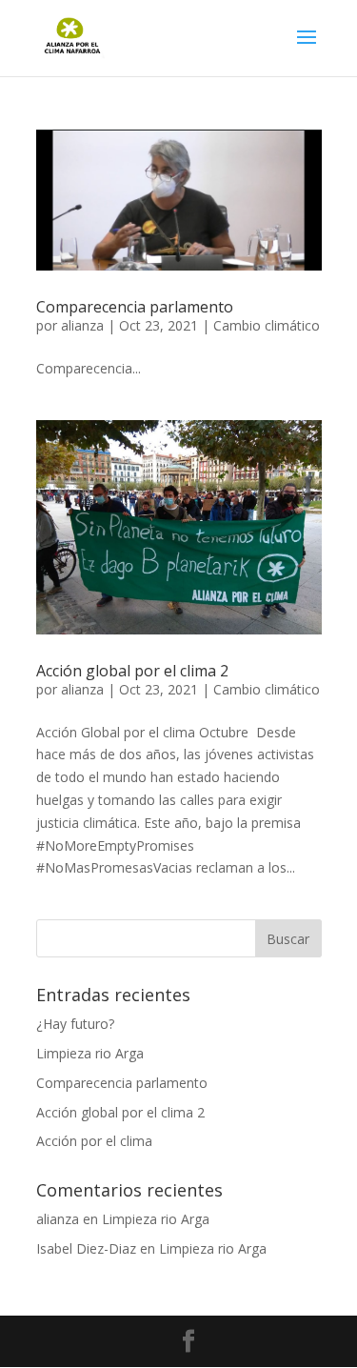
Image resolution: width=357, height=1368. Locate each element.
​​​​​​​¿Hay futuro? (75, 1024)
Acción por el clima (94, 1141)
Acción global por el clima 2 (132, 670)
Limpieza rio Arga (90, 1053)
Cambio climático (266, 325)
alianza (82, 325)
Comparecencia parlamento (134, 306)
